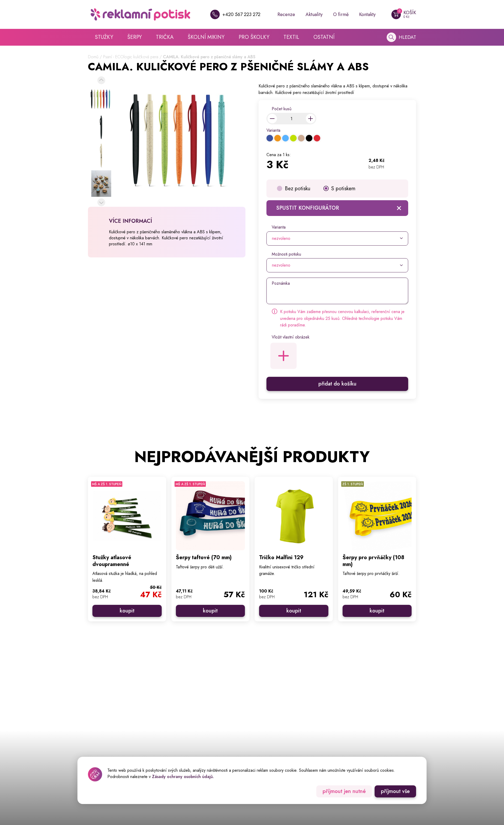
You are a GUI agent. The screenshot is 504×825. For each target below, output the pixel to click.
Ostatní (323, 37)
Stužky (104, 37)
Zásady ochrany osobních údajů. (183, 777)
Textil (291, 37)
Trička (165, 37)
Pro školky (254, 37)
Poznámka (281, 283)
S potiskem (343, 188)
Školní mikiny (206, 37)
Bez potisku (297, 188)
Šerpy (134, 37)
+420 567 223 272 (241, 14)
